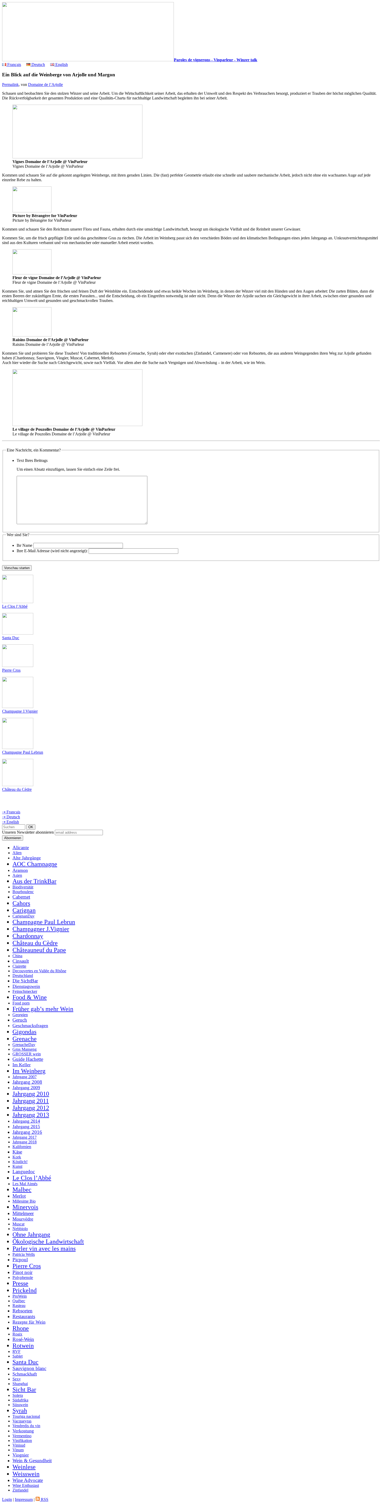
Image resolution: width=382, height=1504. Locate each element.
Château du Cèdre (17, 789)
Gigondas (24, 1031)
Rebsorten (22, 1310)
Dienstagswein (26, 986)
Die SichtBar (25, 980)
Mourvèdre (22, 1219)
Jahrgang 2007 (24, 1077)
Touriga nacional (26, 1416)
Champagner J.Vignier (40, 929)
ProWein (19, 1296)
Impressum (24, 1499)
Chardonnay (27, 936)
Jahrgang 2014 (26, 1121)
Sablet (17, 1356)
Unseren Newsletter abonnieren (28, 832)
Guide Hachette (27, 1059)
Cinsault (20, 961)
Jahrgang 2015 (26, 1126)
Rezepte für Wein (28, 1322)
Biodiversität (22, 887)
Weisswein (25, 1474)
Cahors (21, 903)
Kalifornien (21, 1146)
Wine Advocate (27, 1480)
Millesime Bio (24, 1201)
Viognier (20, 1455)
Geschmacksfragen (30, 1025)
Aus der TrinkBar (34, 881)
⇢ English (10, 822)
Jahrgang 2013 (30, 1114)
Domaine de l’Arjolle (45, 84)
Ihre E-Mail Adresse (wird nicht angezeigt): (52, 551)
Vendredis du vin (26, 1426)
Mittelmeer (23, 1213)
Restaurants (23, 1316)
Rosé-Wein (23, 1339)
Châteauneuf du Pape (39, 950)
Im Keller (21, 1064)
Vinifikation (22, 1440)
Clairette (19, 966)
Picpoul (20, 1259)
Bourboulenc (23, 891)
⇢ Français (11, 812)
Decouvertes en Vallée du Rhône (39, 971)
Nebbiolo (20, 1228)
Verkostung (23, 1430)
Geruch (19, 1020)
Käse (17, 1152)
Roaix (17, 1334)
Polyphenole (22, 1277)
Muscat (18, 1224)
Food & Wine (29, 997)
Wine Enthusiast (25, 1485)
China (17, 956)
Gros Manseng (24, 1049)
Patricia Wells (23, 1254)
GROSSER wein (26, 1054)
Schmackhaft (24, 1374)
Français (13, 64)
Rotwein (23, 1345)
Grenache (24, 1038)
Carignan (24, 910)
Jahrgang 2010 (30, 1093)
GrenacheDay (23, 1044)
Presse (20, 1283)
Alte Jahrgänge (26, 857)
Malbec (21, 1189)
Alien (17, 853)
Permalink (10, 84)
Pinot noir (22, 1272)
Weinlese (24, 1466)
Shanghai (20, 1383)
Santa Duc (10, 638)
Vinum (18, 1450)
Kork (16, 1157)
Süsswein (20, 1404)
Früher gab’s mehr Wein (42, 1009)
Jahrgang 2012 (30, 1107)
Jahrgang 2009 (26, 1087)
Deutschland (22, 975)
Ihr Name (24, 545)
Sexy (16, 1379)
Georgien (20, 1015)
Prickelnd (24, 1290)
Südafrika (20, 1400)
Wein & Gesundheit (32, 1460)
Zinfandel (20, 1490)
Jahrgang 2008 (27, 1082)
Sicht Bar (24, 1389)
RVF (16, 1351)
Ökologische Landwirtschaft (48, 1241)
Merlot (19, 1196)
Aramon (20, 870)
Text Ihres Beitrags (32, 460)
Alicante (20, 847)
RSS (44, 1499)
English (61, 64)
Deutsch (37, 64)
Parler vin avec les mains (44, 1248)
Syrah (19, 1410)
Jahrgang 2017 (24, 1137)
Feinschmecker (24, 991)
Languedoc (23, 1171)
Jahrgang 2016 (27, 1132)
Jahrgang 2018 (24, 1142)
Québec (18, 1301)
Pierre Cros (11, 670)
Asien (17, 875)
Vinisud (18, 1445)
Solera (17, 1395)
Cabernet (21, 897)
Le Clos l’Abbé (15, 606)
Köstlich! (20, 1161)
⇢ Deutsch (11, 817)
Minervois (25, 1207)
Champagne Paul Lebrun (22, 752)
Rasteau (18, 1305)
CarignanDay (23, 916)
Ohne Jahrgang (31, 1234)
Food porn (21, 1003)
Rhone (20, 1328)
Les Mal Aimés (24, 1184)
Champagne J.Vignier (20, 711)
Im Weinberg (28, 1071)
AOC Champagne (34, 864)
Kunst (17, 1166)
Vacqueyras (21, 1421)
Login (7, 1499)
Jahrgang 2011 (30, 1100)
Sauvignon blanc (29, 1368)
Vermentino (21, 1436)
